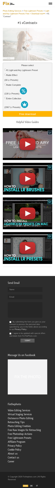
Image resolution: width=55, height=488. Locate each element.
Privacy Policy (21, 329)
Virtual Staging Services (20, 414)
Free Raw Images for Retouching (24, 430)
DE (31, 486)
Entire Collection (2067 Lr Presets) (12, 102)
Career (11, 461)
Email (11, 297)
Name (11, 289)
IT (37, 486)
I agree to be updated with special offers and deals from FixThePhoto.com (27, 334)
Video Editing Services (19, 410)
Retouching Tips (16, 422)
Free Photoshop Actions (20, 434)
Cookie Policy (14, 449)
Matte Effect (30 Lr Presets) (11, 77)
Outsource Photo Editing (20, 418)
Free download (27, 114)
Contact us (13, 457)
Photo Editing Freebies (19, 426)
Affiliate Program (16, 441)
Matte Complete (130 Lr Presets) (12, 89)
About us (12, 453)
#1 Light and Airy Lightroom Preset (22, 70)
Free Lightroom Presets (19, 438)
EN (25, 486)
